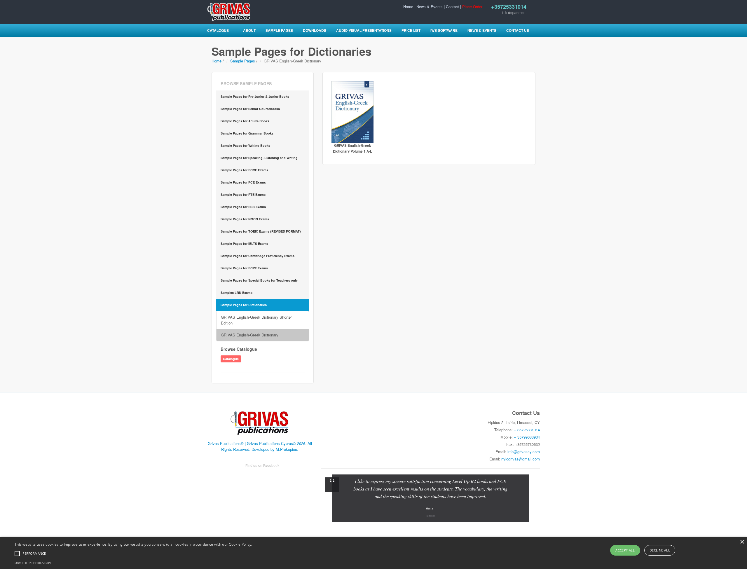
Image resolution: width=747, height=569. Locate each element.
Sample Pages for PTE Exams (243, 194)
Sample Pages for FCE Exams (243, 182)
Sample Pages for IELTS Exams (244, 243)
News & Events (429, 6)
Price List (411, 30)
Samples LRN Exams (236, 292)
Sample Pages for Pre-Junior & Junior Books (255, 96)
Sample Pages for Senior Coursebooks (250, 109)
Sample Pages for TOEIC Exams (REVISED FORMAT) (261, 231)
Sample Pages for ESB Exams (243, 207)
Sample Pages (279, 30)
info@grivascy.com (523, 451)
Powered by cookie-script (33, 563)
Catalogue (218, 30)
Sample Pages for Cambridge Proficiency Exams (257, 256)
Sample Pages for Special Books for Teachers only (259, 280)
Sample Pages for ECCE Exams (244, 170)
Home (408, 6)
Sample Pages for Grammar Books (247, 133)
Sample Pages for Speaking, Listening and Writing (259, 158)
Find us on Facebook (263, 465)
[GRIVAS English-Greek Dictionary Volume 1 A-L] (352, 112)
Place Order (472, 6)
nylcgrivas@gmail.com (520, 459)
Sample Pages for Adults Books (245, 121)
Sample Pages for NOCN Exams (245, 219)
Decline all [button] (660, 550)
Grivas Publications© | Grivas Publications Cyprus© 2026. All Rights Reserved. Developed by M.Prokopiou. (260, 446)
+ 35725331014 (527, 429)
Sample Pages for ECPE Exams (244, 268)
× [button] (742, 542)
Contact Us (517, 30)
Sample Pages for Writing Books (245, 145)
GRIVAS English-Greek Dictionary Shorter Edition (256, 320)
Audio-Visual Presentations (364, 30)
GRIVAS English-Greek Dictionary (249, 335)
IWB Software (444, 30)
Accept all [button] (625, 550)
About (249, 30)
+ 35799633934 (527, 437)
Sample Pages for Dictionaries (244, 305)
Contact (452, 6)
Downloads (314, 30)
